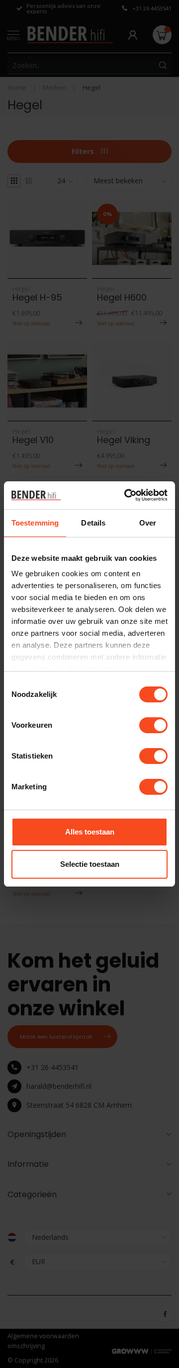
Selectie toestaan (89, 864)
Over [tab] (147, 523)
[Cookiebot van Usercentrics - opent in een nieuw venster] (126, 495)
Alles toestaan (89, 832)
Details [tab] (93, 523)
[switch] (153, 725)
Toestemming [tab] (35, 523)
